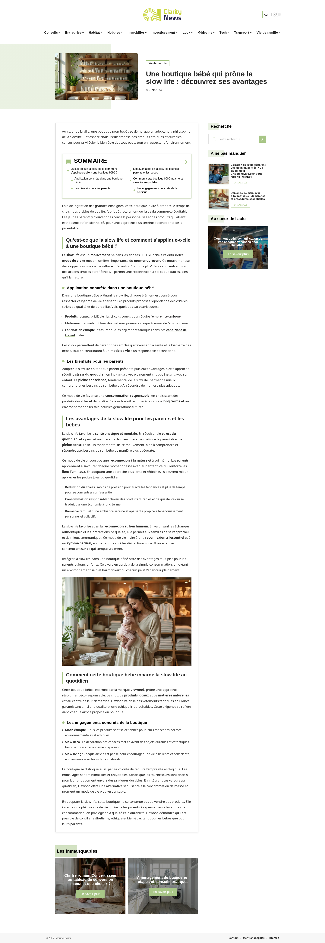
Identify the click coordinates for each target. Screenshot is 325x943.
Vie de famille (158, 63)
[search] (266, 14)
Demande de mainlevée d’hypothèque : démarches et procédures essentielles (248, 195)
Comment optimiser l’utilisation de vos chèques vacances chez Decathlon (238, 242)
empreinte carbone (166, 316)
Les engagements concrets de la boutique (157, 190)
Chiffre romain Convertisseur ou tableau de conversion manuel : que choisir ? (90, 879)
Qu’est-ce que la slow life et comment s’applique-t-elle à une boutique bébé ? (94, 170)
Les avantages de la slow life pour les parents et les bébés (156, 170)
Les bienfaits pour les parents (92, 188)
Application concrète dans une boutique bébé (98, 180)
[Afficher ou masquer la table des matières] (147, 161)
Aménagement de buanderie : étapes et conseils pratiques (163, 879)
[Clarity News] (162, 14)
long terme (171, 401)
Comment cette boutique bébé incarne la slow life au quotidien (158, 180)
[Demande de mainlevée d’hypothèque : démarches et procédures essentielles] (219, 199)
